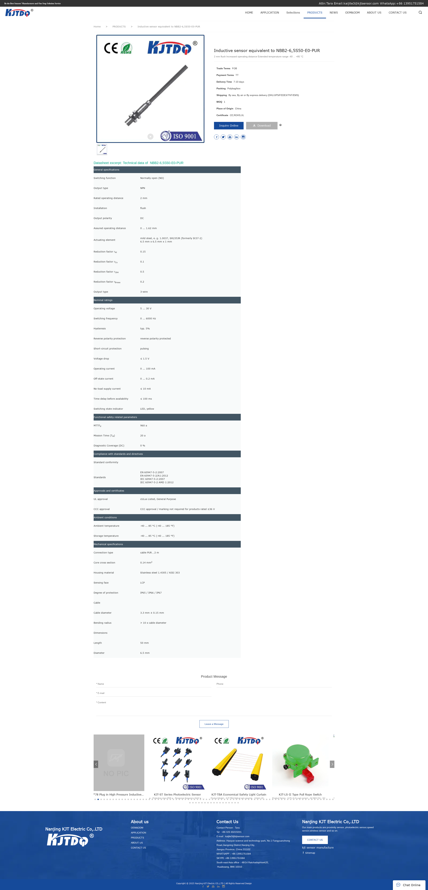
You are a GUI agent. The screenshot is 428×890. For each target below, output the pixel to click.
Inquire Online (228, 125)
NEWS (334, 12)
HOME (249, 12)
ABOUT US (374, 12)
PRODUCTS (314, 12)
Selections (293, 12)
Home (97, 26)
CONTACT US (398, 12)
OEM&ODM (352, 12)
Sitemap (309, 852)
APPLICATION (269, 12)
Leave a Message (214, 724)
